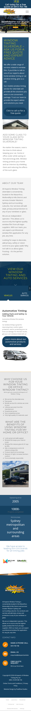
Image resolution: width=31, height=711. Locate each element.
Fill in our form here (17, 664)
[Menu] (26, 11)
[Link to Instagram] (17, 1)
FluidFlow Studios (21, 687)
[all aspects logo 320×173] (12, 11)
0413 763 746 (15, 644)
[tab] (8, 296)
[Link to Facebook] (15, 1)
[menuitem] (26, 11)
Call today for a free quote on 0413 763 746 (15, 5)
